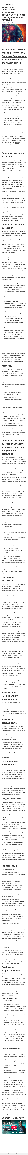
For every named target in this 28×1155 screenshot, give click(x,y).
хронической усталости (15, 730)
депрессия (7, 657)
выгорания (11, 89)
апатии (17, 142)
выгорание (13, 207)
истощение (14, 132)
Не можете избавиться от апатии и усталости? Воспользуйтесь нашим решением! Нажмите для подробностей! (14, 56)
